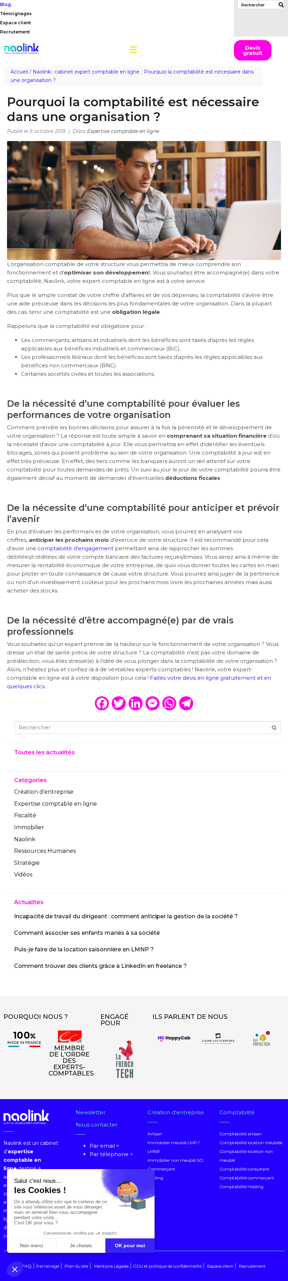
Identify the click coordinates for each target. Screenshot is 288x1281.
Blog (5, 4)
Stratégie (27, 863)
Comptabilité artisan (241, 1133)
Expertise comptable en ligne (123, 131)
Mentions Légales (111, 1266)
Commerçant (161, 1169)
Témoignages (16, 13)
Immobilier (29, 827)
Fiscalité (25, 815)
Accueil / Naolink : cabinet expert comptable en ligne (75, 72)
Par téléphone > (111, 1154)
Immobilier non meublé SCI (175, 1160)
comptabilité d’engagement (75, 548)
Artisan (155, 1133)
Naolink (24, 839)
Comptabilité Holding (241, 1186)
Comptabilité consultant (244, 1169)
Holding (155, 1177)
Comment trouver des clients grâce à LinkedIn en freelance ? (100, 966)
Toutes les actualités (44, 752)
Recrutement (15, 31)
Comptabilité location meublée (251, 1142)
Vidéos (23, 874)
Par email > (104, 1145)
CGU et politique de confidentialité (167, 1266)
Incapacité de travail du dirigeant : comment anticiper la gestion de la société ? (126, 916)
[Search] (279, 4)
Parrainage (47, 1266)
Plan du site (76, 1266)
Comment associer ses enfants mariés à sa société (87, 933)
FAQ (27, 1266)
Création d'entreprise (43, 791)
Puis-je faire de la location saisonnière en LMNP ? (84, 949)
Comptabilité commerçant (247, 1177)
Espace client (15, 22)
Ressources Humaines (45, 851)
